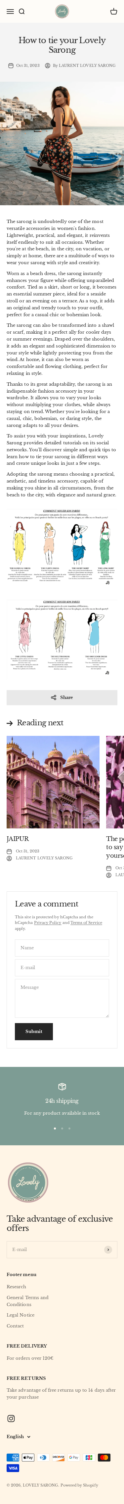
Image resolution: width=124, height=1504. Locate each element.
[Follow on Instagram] (11, 1418)
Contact (15, 1326)
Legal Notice (20, 1315)
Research (16, 1287)
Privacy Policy (48, 922)
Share (66, 697)
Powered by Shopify (79, 1485)
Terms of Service (86, 922)
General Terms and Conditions (28, 1301)
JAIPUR (18, 839)
